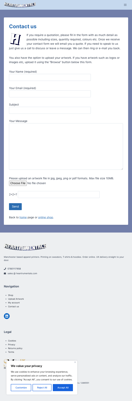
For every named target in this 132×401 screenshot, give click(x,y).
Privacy (11, 344)
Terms (11, 352)
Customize (21, 387)
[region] (41, 378)
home (23, 217)
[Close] (75, 362)
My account (14, 302)
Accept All (62, 387)
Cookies (12, 340)
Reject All (42, 387)
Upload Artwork (16, 299)
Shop (10, 295)
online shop (45, 217)
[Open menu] (125, 4)
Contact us (13, 306)
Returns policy (15, 348)
